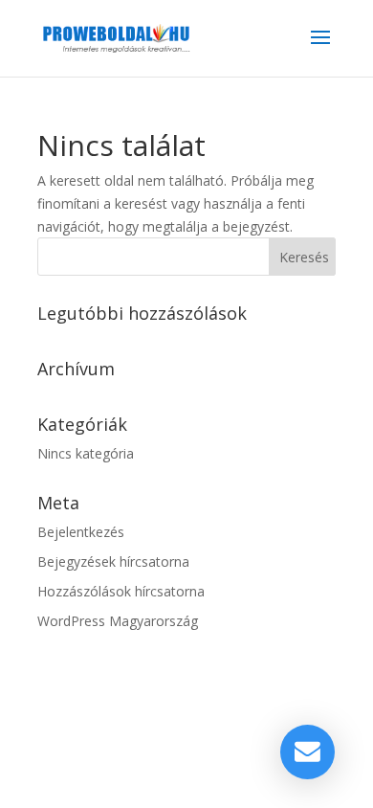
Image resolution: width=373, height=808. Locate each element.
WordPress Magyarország (117, 621)
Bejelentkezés (80, 532)
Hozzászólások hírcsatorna (121, 591)
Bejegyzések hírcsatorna (113, 561)
